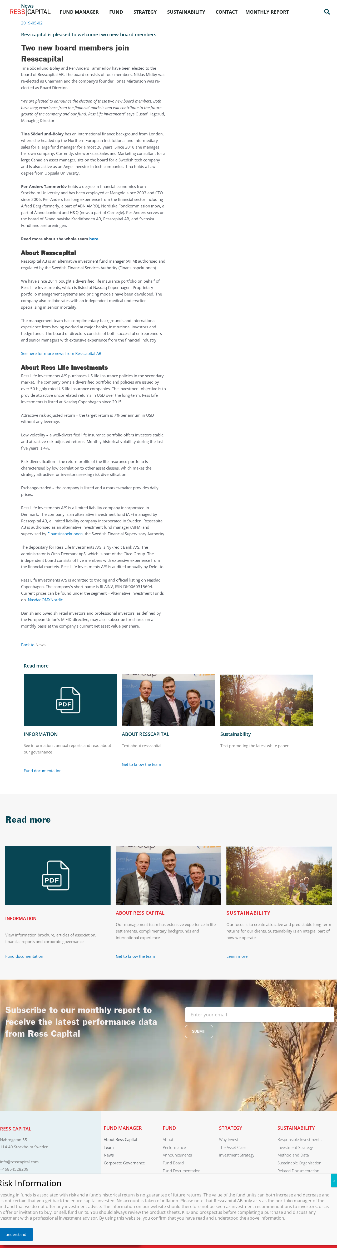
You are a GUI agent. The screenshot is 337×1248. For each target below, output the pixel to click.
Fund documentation (43, 770)
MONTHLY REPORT (267, 12)
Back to (28, 644)
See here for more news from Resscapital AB (61, 353)
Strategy (145, 12)
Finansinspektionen (65, 533)
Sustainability (186, 12)
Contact (226, 12)
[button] (327, 12)
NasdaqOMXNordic (45, 599)
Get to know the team (142, 764)
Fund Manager (79, 12)
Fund (116, 12)
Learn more (236, 956)
